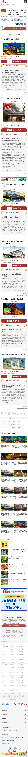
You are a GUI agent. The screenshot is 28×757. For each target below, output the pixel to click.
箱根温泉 (12, 685)
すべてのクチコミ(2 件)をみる (22, 175)
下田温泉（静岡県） (4, 665)
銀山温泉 (12, 651)
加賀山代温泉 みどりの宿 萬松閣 (14, 185)
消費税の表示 (12, 727)
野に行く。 (19, 696)
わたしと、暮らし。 (22, 695)
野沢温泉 (21, 657)
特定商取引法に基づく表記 (17, 737)
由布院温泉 (21, 688)
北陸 (14, 421)
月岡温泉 (12, 659)
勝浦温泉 (2, 675)
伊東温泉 (12, 662)
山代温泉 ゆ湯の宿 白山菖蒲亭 (14, 354)
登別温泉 (12, 644)
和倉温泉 (12, 664)
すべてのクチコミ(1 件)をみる (22, 408)
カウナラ (23, 696)
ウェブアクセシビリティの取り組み (10, 731)
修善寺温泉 (21, 662)
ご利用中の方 (5, 722)
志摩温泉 (2, 688)
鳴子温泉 (21, 646)
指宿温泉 (12, 690)
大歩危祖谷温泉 (13, 688)
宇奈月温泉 (21, 667)
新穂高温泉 (21, 669)
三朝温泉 (2, 677)
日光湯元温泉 (3, 685)
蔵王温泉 (2, 651)
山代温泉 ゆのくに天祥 (11, 39)
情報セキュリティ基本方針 (8, 740)
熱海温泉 (2, 690)
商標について (19, 740)
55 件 (17, 371)
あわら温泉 (12, 667)
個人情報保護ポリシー (7, 734)
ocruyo (12, 695)
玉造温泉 (12, 677)
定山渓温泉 (3, 644)
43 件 (17, 316)
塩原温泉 (12, 657)
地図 (14, 58)
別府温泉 (12, 680)
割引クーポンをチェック (15, 65)
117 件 (17, 56)
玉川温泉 (21, 682)
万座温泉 (12, 654)
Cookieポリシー (5, 737)
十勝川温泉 (21, 644)
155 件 (17, 125)
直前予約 (20, 427)
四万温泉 (21, 654)
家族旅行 (14, 427)
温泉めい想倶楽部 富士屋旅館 (14, 299)
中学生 (9, 421)
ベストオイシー (8, 696)
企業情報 (4, 718)
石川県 (18, 421)
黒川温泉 (21, 680)
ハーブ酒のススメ (13, 699)
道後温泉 (12, 675)
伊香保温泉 (3, 654)
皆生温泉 (21, 677)
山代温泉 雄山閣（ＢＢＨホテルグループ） (14, 242)
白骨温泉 (2, 659)
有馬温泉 (12, 672)
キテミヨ (3, 696)
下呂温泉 (2, 669)
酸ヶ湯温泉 (12, 682)
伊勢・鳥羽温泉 (22, 685)
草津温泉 (21, 651)
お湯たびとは (7, 693)
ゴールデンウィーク (6, 427)
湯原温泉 (2, 680)
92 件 (17, 203)
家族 (3, 421)
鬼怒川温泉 (3, 657)
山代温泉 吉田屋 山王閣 (12, 98)
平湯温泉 (12, 669)
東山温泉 (21, 649)
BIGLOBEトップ (5, 743)
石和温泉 (21, 659)
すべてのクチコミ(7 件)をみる (22, 94)
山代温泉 (13, 424)
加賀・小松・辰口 (6, 424)
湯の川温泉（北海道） (4, 647)
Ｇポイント (20, 693)
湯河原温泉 (3, 662)
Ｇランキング (3, 695)
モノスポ (14, 696)
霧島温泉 (2, 682)
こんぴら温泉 (22, 675)
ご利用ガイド (13, 693)
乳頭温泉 (12, 646)
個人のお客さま (6, 710)
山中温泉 (21, 664)
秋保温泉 (12, 649)
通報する (25, 92)
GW (18, 424)
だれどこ (8, 695)
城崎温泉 (2, 672)
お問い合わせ (5, 727)
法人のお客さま (6, 714)
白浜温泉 (21, 672)
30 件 (17, 260)
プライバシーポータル (18, 734)
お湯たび (16, 695)
